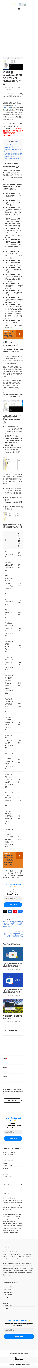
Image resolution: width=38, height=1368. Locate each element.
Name (5, 1059)
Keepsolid (6, 1163)
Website (5, 1077)
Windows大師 (9, 87)
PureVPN (5, 1174)
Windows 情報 (9, 89)
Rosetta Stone (7, 1158)
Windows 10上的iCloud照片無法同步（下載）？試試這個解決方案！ (13, 924)
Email (5, 1068)
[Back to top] (36, 1366)
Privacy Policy (26, 1364)
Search (21, 1185)
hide (16, 141)
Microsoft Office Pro (9, 1152)
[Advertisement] (19, 33)
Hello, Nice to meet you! (12, 159)
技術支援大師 (8, 969)
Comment (6, 1034)
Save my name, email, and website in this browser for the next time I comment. (13, 1091)
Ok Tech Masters (23, 1353)
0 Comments (10, 1154)
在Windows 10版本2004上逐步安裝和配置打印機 (13, 935)
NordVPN (5, 1169)
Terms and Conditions (14, 1364)
